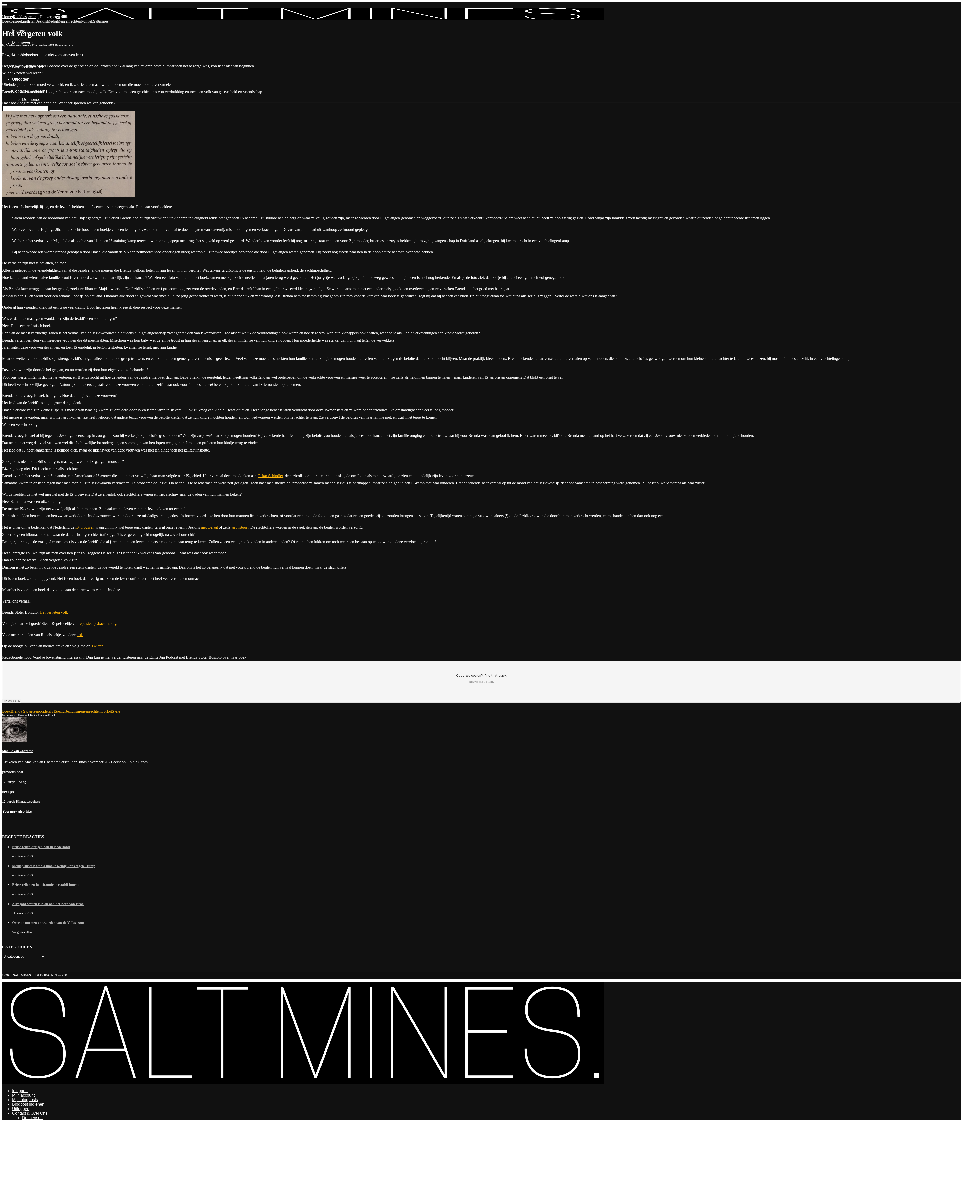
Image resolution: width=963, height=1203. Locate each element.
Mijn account (23, 43)
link (80, 635)
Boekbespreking (26, 17)
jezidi (61, 711)
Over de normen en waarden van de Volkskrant (48, 923)
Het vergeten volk (54, 612)
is (49, 711)
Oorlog (106, 711)
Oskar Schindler (270, 476)
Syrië (116, 711)
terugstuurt (239, 527)
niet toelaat (209, 527)
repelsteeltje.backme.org (97, 623)
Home (7, 17)
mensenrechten (89, 711)
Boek (6, 711)
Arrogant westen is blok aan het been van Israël (48, 904)
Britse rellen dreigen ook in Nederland (41, 847)
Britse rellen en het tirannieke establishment (45, 885)
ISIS (53, 711)
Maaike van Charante (18, 45)
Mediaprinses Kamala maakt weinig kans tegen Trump (53, 866)
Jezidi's (71, 711)
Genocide (40, 711)
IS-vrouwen (84, 527)
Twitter (96, 646)
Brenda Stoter (21, 711)
